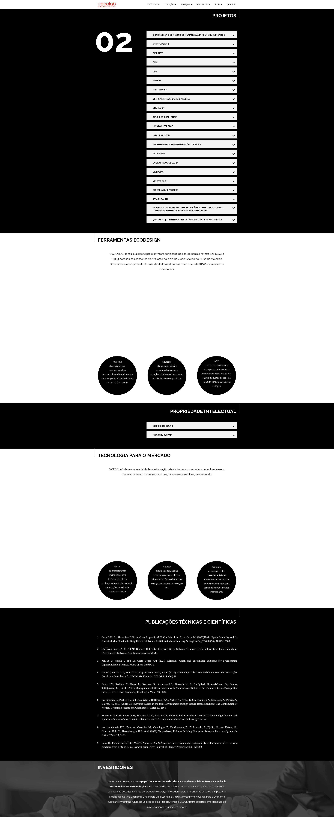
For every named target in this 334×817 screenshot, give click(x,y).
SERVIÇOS (185, 4)
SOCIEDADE (202, 4)
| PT (229, 4)
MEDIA (217, 4)
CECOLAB (152, 4)
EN (234, 4)
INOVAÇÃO (169, 4)
